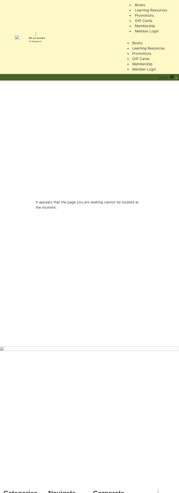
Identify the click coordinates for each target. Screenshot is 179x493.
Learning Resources (148, 48)
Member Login (147, 31)
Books (137, 43)
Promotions (141, 53)
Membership (142, 64)
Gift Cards (141, 58)
